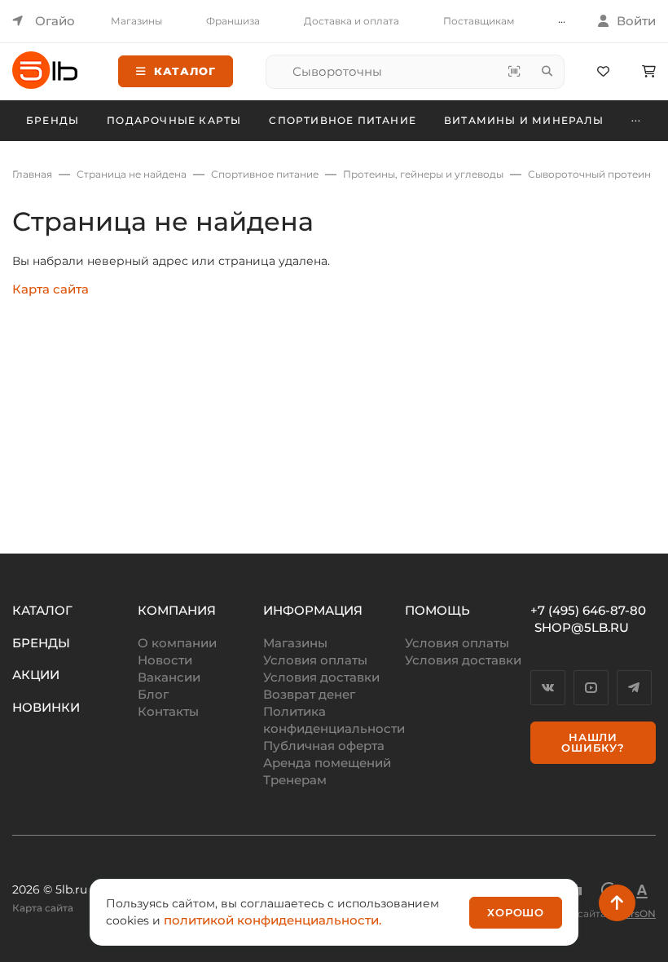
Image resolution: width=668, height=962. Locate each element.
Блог (153, 694)
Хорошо (515, 912)
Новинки (46, 707)
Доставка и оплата (351, 21)
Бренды (52, 120)
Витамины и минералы (524, 120)
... (561, 19)
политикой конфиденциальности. (272, 920)
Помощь (437, 610)
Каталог (185, 70)
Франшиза (233, 21)
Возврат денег (309, 694)
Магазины (136, 21)
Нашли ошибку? (593, 742)
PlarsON (635, 913)
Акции (35, 674)
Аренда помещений (327, 762)
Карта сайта (50, 289)
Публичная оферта (324, 745)
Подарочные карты (174, 120)
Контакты (168, 711)
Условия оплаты (315, 660)
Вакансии (169, 677)
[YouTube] (591, 687)
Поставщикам (478, 21)
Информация (313, 610)
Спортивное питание (342, 120)
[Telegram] (634, 687)
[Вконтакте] (547, 687)
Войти (636, 21)
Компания (177, 610)
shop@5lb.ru (581, 627)
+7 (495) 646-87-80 (588, 610)
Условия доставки (321, 677)
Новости (165, 660)
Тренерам (295, 780)
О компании (177, 643)
